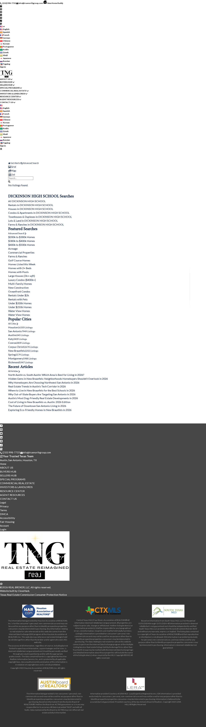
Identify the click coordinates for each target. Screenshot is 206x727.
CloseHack (23, 590)
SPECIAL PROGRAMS (10, 88)
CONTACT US (6, 102)
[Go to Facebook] (1, 6)
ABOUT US (5, 79)
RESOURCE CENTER (9, 96)
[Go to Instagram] (1, 9)
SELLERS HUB (6, 85)
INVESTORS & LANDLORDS (12, 93)
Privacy (4, 506)
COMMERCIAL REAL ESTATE (13, 90)
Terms (3, 510)
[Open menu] (1, 148)
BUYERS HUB (6, 82)
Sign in (3, 67)
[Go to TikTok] (1, 20)
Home (3, 463)
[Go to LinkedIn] (1, 15)
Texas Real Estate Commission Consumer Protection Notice (33, 594)
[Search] (9, 181)
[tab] (103, 167)
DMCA (4, 514)
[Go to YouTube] (1, 12)
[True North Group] (35, 579)
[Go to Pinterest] (1, 17)
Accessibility (7, 517)
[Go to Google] (1, 23)
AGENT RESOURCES (9, 99)
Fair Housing (7, 521)
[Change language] (2, 26)
